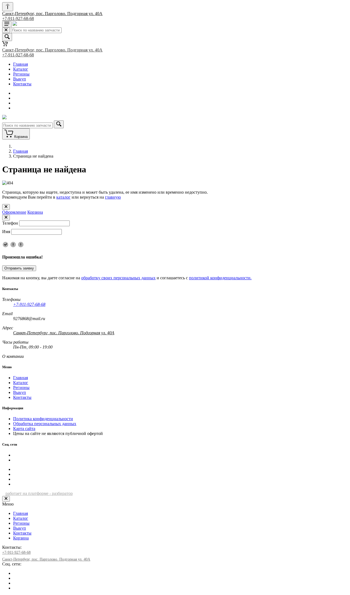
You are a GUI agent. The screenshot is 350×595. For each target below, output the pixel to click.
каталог (63, 197)
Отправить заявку (19, 268)
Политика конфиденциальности (43, 418)
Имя (6, 231)
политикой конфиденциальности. (220, 277)
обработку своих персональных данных (118, 277)
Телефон (10, 223)
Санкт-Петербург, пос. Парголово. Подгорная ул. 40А (52, 13)
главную (113, 197)
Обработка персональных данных (44, 423)
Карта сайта (24, 428)
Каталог (20, 69)
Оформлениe (14, 212)
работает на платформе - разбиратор (39, 493)
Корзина (35, 212)
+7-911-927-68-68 (18, 18)
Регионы (21, 74)
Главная (20, 64)
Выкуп (19, 79)
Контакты (22, 84)
